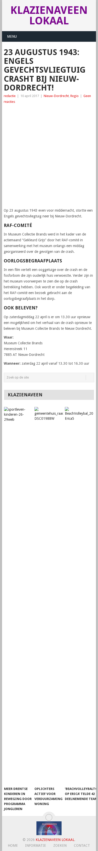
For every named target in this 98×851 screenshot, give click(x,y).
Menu (12, 36)
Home (13, 845)
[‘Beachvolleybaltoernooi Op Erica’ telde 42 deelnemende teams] (79, 595)
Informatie (35, 845)
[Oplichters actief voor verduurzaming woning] (48, 595)
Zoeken (60, 845)
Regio (74, 96)
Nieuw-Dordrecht (56, 96)
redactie (10, 96)
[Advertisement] (49, 156)
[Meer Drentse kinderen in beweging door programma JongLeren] (18, 595)
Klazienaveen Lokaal (49, 15)
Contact (82, 845)
